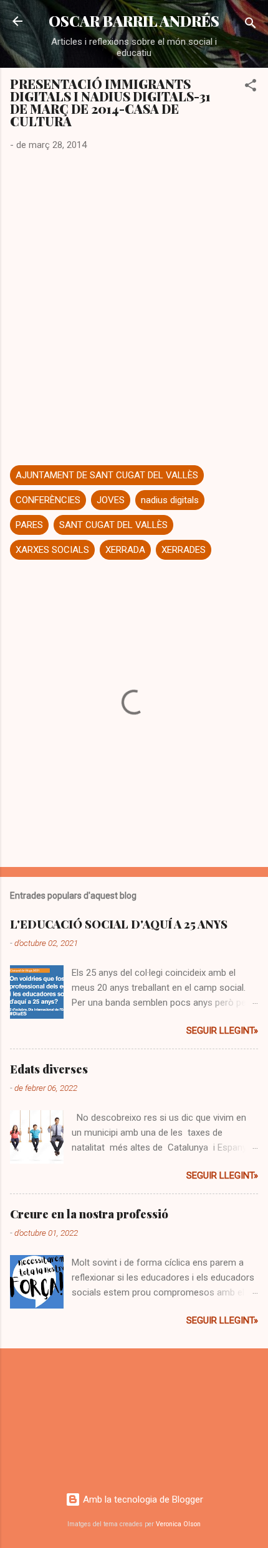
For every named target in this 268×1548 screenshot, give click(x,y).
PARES (29, 525)
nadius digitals (170, 500)
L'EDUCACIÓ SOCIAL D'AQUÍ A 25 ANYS (118, 924)
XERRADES (183, 549)
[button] (250, 87)
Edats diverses (49, 1069)
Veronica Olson (178, 1524)
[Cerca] (250, 25)
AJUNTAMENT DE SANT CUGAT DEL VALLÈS (107, 475)
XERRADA (125, 549)
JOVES (111, 500)
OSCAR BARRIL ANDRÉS (134, 20)
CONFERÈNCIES (48, 500)
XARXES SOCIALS (52, 549)
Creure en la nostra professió (89, 1214)
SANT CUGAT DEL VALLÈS (113, 525)
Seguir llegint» (222, 1030)
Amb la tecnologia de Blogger (141, 1499)
